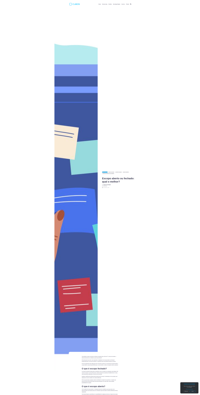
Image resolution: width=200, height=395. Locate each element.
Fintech (127, 4)
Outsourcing (104, 4)
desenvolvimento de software (108, 173)
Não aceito (186, 391)
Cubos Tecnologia (107, 184)
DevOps (110, 4)
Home (100, 4)
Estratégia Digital (116, 4)
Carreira (123, 4)
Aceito (193, 391)
